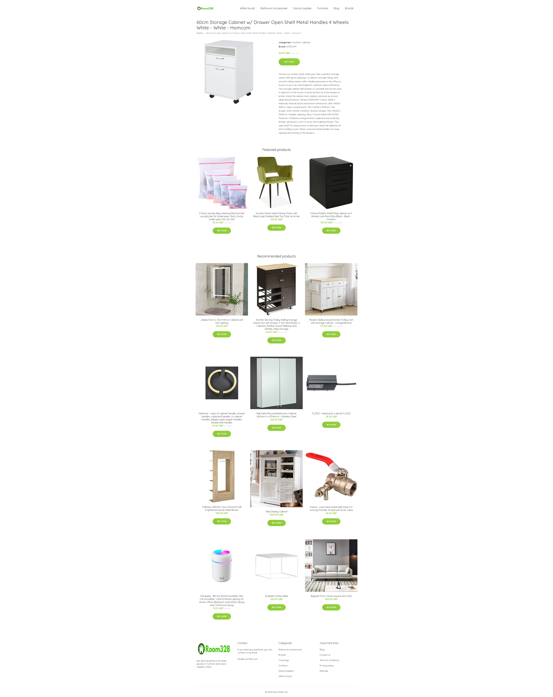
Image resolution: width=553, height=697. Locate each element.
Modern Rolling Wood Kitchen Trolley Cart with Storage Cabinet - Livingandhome (331, 321)
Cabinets (306, 42)
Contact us (325, 655)
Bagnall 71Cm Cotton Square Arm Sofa (331, 596)
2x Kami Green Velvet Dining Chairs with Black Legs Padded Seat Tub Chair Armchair (276, 215)
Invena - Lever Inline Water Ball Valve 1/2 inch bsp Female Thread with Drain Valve (331, 509)
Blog (336, 8)
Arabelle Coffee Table (276, 596)
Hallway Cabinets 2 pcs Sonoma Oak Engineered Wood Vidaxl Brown (222, 508)
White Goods (247, 8)
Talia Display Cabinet (277, 511)
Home (200, 33)
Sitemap (324, 670)
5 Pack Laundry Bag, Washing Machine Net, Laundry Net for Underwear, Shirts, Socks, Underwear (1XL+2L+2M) (222, 216)
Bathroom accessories (290, 649)
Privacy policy (327, 665)
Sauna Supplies (302, 8)
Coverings (284, 660)
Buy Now (289, 61)
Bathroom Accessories (274, 8)
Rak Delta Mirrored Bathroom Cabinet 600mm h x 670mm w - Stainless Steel (276, 415)
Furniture (322, 8)
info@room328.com (248, 659)
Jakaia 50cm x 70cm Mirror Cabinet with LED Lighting (221, 321)
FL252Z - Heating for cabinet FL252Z (331, 413)
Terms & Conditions (329, 660)
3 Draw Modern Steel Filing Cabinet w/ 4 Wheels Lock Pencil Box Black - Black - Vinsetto (331, 216)
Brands (349, 8)
